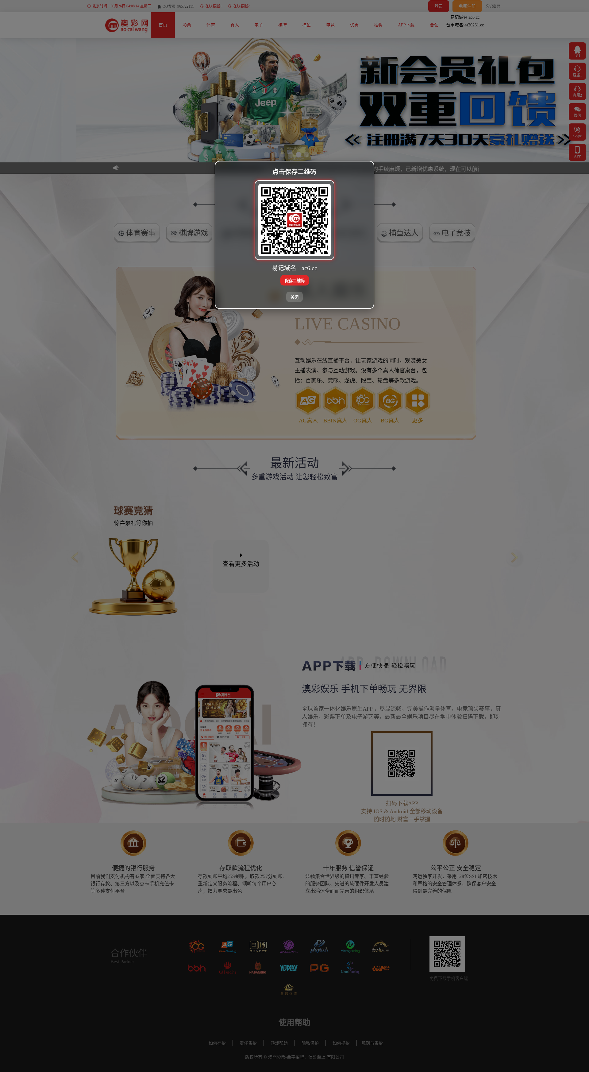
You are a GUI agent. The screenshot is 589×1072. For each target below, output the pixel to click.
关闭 (294, 297)
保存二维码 (295, 280)
